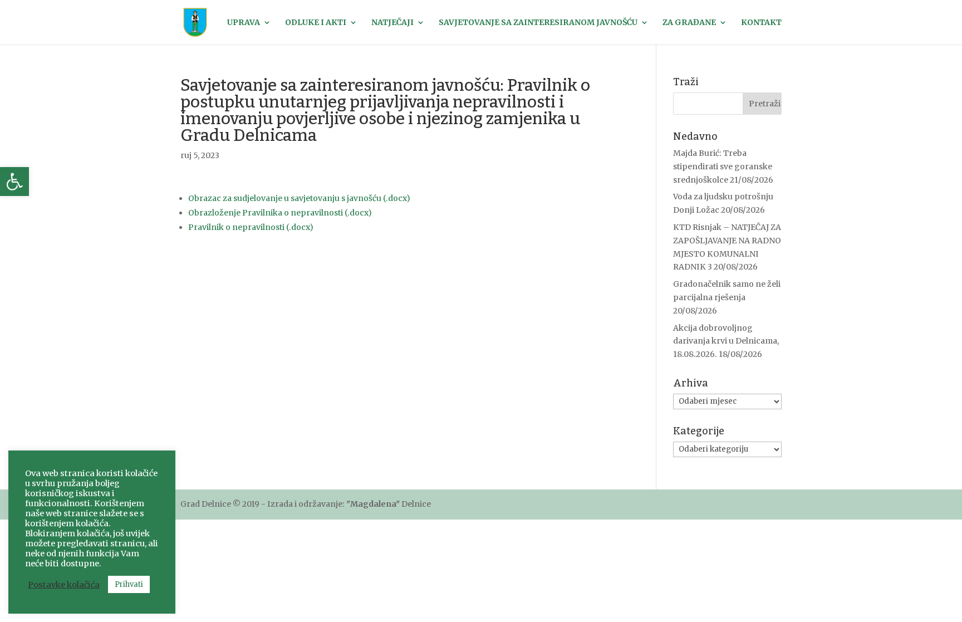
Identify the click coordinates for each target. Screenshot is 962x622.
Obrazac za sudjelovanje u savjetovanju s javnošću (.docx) (299, 198)
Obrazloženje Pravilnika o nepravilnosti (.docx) (280, 213)
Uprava (243, 22)
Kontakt (761, 22)
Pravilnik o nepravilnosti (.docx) (250, 227)
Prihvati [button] (129, 584)
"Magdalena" (373, 504)
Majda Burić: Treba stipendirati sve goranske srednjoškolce (722, 166)
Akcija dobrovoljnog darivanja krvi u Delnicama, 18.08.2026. (726, 341)
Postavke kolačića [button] (64, 585)
